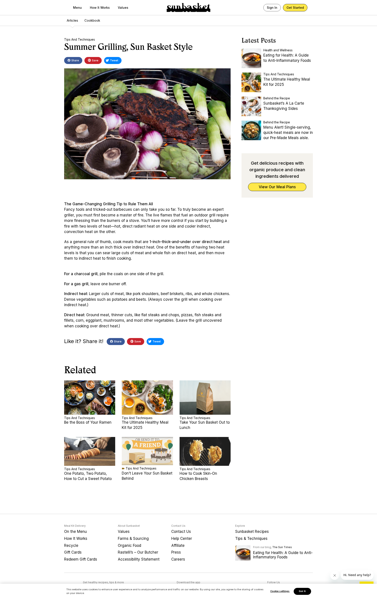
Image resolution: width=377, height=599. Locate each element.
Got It (302, 591)
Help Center (181, 538)
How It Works (100, 7)
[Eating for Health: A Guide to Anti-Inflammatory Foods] (251, 58)
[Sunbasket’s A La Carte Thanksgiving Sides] (251, 106)
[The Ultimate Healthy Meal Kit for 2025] (147, 397)
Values (123, 7)
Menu (77, 7)
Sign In (272, 7)
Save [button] (94, 60)
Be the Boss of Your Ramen (87, 422)
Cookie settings (280, 591)
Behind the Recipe (276, 98)
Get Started (295, 7)
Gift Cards (73, 552)
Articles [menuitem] (72, 20)
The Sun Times (282, 547)
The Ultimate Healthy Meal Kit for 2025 (145, 425)
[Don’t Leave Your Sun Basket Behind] (147, 451)
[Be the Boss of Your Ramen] (89, 397)
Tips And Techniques (79, 39)
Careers (178, 559)
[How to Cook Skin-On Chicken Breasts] (205, 451)
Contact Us (181, 531)
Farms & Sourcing (133, 538)
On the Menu (75, 531)
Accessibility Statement (138, 559)
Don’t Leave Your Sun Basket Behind (147, 476)
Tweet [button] (113, 60)
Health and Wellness (278, 50)
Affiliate (178, 545)
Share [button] (75, 60)
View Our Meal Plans (277, 187)
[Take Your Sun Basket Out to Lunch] (205, 397)
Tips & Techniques (251, 538)
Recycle (71, 545)
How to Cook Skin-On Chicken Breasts (198, 476)
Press (176, 552)
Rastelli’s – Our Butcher (138, 552)
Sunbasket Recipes (252, 531)
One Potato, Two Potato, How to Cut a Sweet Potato (88, 476)
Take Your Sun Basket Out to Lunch (205, 425)
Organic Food (129, 545)
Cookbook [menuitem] (92, 20)
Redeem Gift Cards (80, 559)
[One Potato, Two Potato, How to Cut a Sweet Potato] (89, 451)
